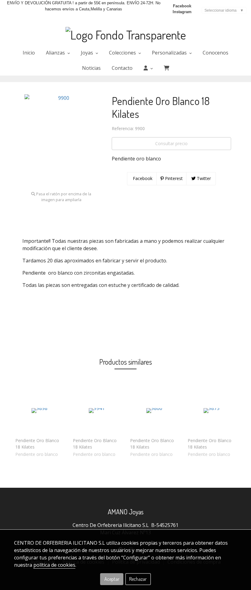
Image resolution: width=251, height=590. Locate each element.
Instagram (182, 11)
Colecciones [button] (123, 52)
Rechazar (138, 579)
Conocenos (215, 52)
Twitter (203, 178)
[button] (148, 68)
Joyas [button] (87, 52)
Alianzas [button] (56, 52)
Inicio (29, 52)
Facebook (182, 6)
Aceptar (111, 579)
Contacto (122, 68)
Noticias (91, 68)
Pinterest (173, 178)
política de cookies (54, 565)
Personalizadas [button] (170, 52)
